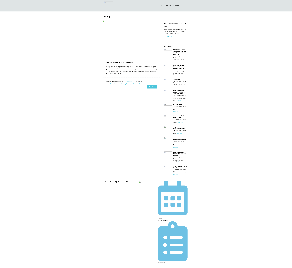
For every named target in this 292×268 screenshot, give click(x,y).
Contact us (169, 36)
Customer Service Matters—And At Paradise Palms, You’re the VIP (179, 68)
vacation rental (134, 84)
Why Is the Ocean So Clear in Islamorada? (179, 127)
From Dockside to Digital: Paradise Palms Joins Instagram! (179, 92)
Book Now (176, 5)
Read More (152, 87)
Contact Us (168, 5)
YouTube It (176, 79)
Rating (124, 84)
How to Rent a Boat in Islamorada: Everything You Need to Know (179, 139)
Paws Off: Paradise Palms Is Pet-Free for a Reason (180, 154)
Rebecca (129, 81)
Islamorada (119, 84)
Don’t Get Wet (177, 104)
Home (160, 5)
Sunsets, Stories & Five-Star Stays (119, 62)
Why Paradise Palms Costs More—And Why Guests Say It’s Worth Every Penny (179, 52)
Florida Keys (113, 84)
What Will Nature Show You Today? (180, 167)
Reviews (128, 84)
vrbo (139, 84)
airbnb (108, 84)
